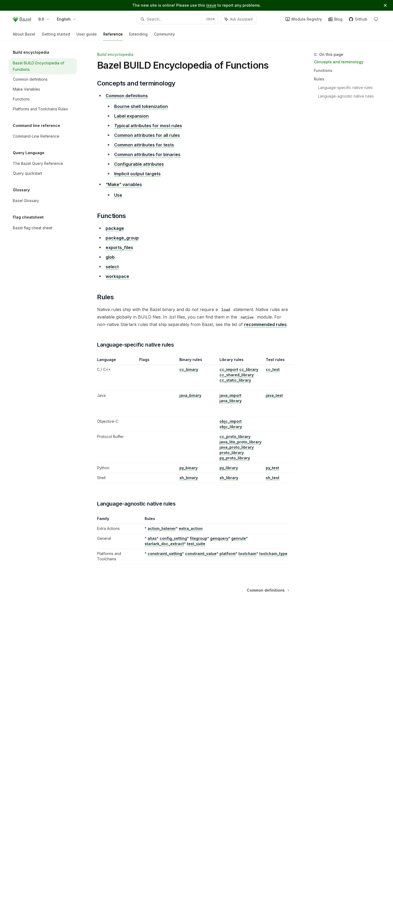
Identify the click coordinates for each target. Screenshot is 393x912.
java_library (230, 400)
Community (164, 34)
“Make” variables (124, 184)
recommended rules (265, 324)
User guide (86, 34)
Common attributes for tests (144, 145)
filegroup (198, 538)
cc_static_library (235, 380)
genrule (238, 538)
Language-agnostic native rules (346, 96)
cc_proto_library (235, 436)
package (115, 228)
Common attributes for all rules (147, 135)
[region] (193, 420)
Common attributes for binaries (147, 154)
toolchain (247, 553)
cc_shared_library (236, 374)
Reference (113, 34)
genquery (219, 538)
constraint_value (201, 553)
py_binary (188, 467)
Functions (323, 70)
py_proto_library (234, 458)
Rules (319, 79)
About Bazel (24, 34)
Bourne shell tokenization (141, 106)
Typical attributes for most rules (148, 125)
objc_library (230, 426)
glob (110, 257)
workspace (117, 276)
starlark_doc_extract (164, 543)
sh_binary (188, 477)
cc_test (273, 369)
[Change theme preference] (376, 19)
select (112, 266)
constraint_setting (165, 553)
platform (227, 553)
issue (211, 5)
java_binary (190, 395)
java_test (274, 395)
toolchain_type (273, 553)
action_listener (162, 528)
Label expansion (131, 116)
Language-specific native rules (345, 87)
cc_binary (188, 369)
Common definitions (127, 95)
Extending (138, 34)
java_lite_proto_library (240, 442)
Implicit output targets (137, 173)
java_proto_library (236, 447)
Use (118, 195)
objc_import (230, 421)
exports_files (119, 247)
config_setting (173, 538)
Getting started (56, 34)
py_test (272, 467)
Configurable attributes (139, 164)
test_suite (196, 543)
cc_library (248, 369)
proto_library (231, 452)
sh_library (228, 477)
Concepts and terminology (338, 62)
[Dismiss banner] (385, 5)
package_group (122, 237)
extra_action (191, 528)
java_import (230, 395)
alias (152, 538)
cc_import (228, 369)
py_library (228, 467)
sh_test (272, 477)
